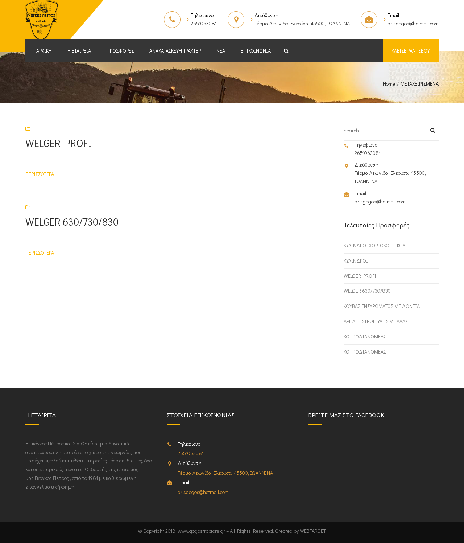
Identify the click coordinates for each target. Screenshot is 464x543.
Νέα (220, 50)
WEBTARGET (313, 530)
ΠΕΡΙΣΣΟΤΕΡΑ (39, 173)
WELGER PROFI (360, 275)
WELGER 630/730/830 (367, 290)
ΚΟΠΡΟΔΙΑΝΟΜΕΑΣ (365, 336)
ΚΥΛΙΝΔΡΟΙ (356, 260)
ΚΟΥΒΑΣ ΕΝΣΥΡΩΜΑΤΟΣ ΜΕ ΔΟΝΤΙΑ (382, 306)
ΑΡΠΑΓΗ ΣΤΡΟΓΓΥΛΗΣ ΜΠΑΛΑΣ (376, 321)
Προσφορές (120, 50)
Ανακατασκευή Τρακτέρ (175, 50)
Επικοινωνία (256, 50)
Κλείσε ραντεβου (411, 50)
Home (389, 83)
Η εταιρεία (79, 50)
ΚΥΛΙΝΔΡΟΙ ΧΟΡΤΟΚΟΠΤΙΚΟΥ (374, 245)
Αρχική (44, 50)
